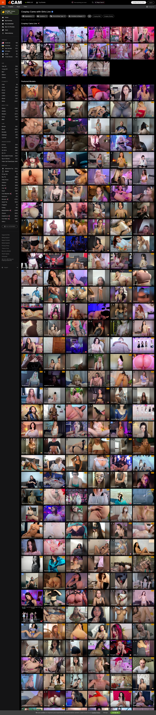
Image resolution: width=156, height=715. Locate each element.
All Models (4, 256)
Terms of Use (5, 248)
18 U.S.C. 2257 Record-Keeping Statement (8, 260)
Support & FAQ (5, 235)
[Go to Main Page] (15, 2)
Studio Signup (5, 253)
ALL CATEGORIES (10, 226)
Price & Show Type (58, 16)
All (89, 16)
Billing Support (5, 237)
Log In (150, 2)
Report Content (6, 240)
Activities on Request (77, 16)
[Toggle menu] (3, 2)
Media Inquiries (6, 243)
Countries (42, 16)
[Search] (92, 2)
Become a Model (6, 251)
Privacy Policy (5, 245)
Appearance (28, 16)
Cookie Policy (96, 712)
